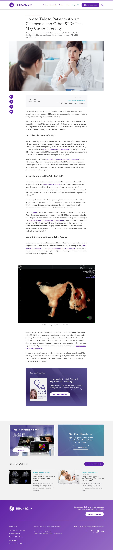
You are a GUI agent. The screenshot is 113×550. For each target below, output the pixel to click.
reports (35, 212)
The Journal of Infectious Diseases (56, 149)
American (31, 220)
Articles (45, 5)
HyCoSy (83, 102)
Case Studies (53, 5)
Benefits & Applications (64, 102)
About (68, 5)
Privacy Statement (14, 533)
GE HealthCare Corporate (17, 530)
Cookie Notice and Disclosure (18, 544)
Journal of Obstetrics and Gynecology (50, 220)
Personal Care (73, 103)
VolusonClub (13, 526)
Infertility (82, 103)
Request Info (75, 5)
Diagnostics (75, 102)
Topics (61, 5)
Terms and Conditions (16, 537)
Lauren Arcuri (32, 99)
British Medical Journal (51, 184)
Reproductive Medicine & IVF (34, 15)
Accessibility (13, 540)
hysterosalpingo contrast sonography (62, 248)
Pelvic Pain (64, 103)
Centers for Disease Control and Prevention (62, 159)
